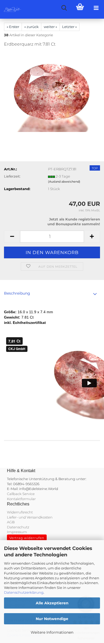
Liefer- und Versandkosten (30, 517)
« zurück (31, 27)
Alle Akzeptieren (52, 603)
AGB (11, 522)
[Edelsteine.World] (10, 9)
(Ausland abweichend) (64, 181)
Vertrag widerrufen (26, 538)
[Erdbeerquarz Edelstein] (52, 92)
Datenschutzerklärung (23, 592)
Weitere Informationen (52, 632)
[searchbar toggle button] (64, 8)
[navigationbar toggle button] (96, 8)
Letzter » (69, 27)
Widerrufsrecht (20, 512)
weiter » (50, 27)
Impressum (17, 532)
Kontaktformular (21, 499)
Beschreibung (17, 293)
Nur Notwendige (52, 618)
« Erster (13, 27)
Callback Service (21, 494)
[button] (12, 237)
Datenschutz (18, 527)
